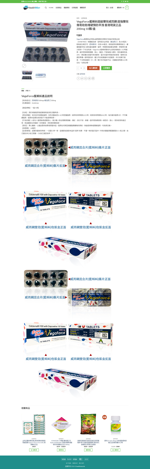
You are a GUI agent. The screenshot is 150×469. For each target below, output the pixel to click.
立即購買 (106, 68)
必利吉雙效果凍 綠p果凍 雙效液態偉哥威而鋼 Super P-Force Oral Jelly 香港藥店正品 (34, 442)
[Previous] (25, 42)
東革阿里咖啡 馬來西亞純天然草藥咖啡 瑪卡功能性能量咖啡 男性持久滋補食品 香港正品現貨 (88, 442)
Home (51, 7)
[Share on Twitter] (82, 78)
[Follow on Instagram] (123, 1)
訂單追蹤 (75, 7)
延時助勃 (84, 18)
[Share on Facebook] (78, 78)
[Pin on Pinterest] (89, 78)
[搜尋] (46, 8)
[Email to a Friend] (85, 78)
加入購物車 (93, 68)
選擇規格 (61, 450)
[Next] (70, 42)
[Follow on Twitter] (125, 1)
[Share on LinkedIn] (93, 78)
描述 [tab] (22, 90)
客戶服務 (68, 463)
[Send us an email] (127, 1)
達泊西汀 (114, 42)
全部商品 (58, 7)
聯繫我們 (83, 7)
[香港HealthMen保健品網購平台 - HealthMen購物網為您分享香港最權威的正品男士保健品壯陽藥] (31, 7)
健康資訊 (67, 7)
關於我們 (81, 463)
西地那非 (93, 44)
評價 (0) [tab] (28, 90)
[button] (109, 7)
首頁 (78, 18)
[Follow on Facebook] (121, 1)
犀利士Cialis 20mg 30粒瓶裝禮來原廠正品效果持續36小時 (115, 441)
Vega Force (80, 39)
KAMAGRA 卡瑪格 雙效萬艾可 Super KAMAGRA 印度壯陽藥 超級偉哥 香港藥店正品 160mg (61, 442)
